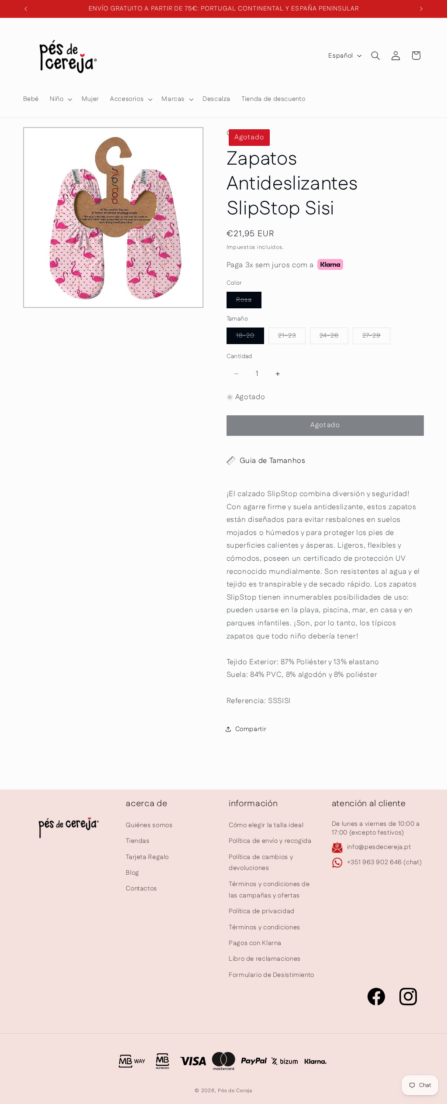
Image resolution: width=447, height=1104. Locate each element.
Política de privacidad (262, 911)
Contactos (141, 888)
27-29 (376, 337)
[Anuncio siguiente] (421, 8)
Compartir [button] (251, 729)
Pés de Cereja (235, 1090)
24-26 (334, 337)
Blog (132, 872)
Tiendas (137, 840)
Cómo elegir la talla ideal (266, 825)
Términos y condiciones (264, 927)
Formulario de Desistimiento (271, 975)
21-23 (292, 337)
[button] (60, 99)
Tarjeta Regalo (147, 857)
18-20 (250, 337)
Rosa (248, 301)
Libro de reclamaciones (265, 958)
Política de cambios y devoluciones (261, 862)
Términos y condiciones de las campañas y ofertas (269, 890)
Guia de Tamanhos (273, 460)
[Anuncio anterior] (25, 8)
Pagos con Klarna (255, 943)
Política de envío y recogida (270, 840)
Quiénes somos (149, 825)
